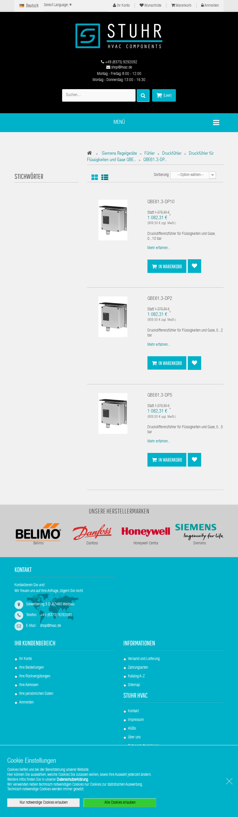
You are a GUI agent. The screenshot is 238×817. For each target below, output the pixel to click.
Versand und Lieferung (144, 659)
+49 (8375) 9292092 (120, 62)
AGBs (132, 729)
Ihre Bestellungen (31, 668)
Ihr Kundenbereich (35, 643)
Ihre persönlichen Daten (36, 694)
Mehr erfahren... (158, 248)
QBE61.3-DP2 (159, 298)
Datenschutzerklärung (72, 780)
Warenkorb (183, 6)
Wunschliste (152, 6)
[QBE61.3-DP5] (112, 414)
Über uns (134, 737)
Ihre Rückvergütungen (34, 676)
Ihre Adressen (28, 685)
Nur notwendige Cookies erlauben (44, 803)
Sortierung (161, 175)
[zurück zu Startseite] (91, 154)
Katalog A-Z (136, 676)
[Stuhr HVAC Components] (119, 36)
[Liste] (104, 177)
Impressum (136, 720)
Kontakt (133, 711)
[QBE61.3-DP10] (112, 220)
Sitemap (134, 685)
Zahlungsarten (138, 668)
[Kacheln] (94, 177)
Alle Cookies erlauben (120, 803)
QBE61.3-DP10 (160, 202)
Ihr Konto (123, 6)
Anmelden (211, 6)
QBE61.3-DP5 (159, 395)
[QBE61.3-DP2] (112, 317)
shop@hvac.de (121, 68)
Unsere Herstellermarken (119, 511)
